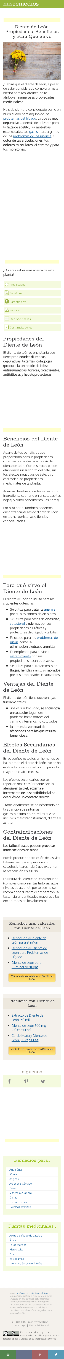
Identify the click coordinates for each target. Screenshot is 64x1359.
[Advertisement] (32, 16)
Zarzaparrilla (16, 1258)
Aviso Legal (20, 1325)
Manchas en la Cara (20, 1192)
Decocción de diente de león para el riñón (29, 940)
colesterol (17, 623)
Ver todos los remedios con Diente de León (32, 978)
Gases (13, 1188)
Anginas (14, 1178)
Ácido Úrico (16, 1169)
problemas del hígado (19, 118)
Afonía (13, 1174)
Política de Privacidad (39, 1325)
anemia (49, 609)
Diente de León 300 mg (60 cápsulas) (29, 1027)
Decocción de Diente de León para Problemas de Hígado (30, 952)
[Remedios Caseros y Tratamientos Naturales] (21, 4)
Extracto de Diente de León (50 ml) (27, 1017)
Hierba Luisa (16, 1249)
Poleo (12, 1254)
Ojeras (13, 1197)
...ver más (19, 1206)
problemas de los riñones (32, 136)
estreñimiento (20, 656)
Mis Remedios (38, 1322)
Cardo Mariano (17, 1244)
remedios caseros (22, 1293)
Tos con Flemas (18, 1202)
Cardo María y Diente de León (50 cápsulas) (29, 1037)
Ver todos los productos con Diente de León (32, 1051)
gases (33, 131)
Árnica (13, 1240)
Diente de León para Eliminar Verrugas (26, 964)
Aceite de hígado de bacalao (25, 1235)
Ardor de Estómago (20, 1183)
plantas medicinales (40, 1293)
